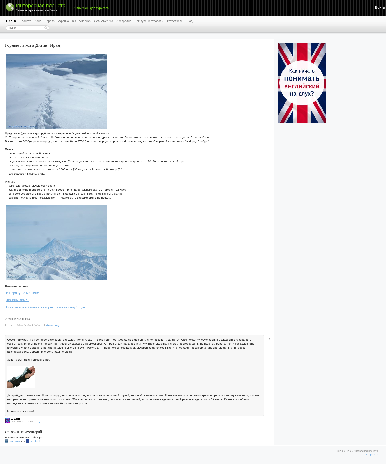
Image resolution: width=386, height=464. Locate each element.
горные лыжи (16, 318)
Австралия (123, 21)
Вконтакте (15, 441)
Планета (25, 21)
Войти (380, 7)
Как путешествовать (149, 21)
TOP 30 (11, 21)
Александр (53, 325)
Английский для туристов (91, 8)
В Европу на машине (22, 293)
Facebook (35, 441)
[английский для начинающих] (302, 122)
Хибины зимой (17, 300)
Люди (190, 21)
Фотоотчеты (174, 21)
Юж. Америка (81, 21)
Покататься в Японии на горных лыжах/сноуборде (45, 307)
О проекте (372, 454)
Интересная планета (40, 5)
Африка (63, 21)
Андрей (15, 419)
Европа (50, 21)
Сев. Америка (103, 21)
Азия (38, 21)
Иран (28, 318)
